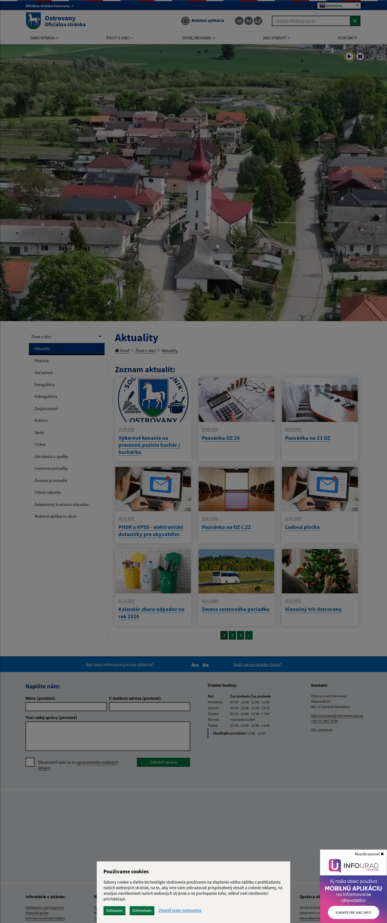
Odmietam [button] (142, 910)
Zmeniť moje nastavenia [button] (180, 910)
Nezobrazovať (368, 853)
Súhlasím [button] (114, 910)
